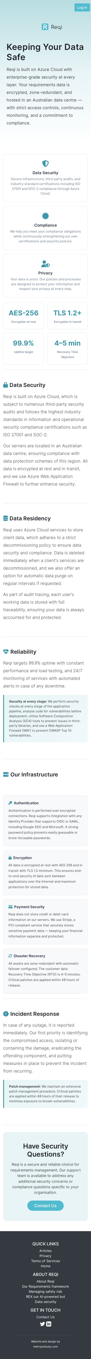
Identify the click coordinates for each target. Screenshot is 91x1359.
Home (45, 1266)
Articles (45, 1251)
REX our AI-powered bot (45, 1296)
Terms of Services (45, 1261)
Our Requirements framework (45, 1286)
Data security (45, 1302)
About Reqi (45, 1281)
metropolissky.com (45, 1346)
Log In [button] (82, 7)
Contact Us (45, 1317)
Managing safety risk (45, 1291)
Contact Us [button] (45, 1205)
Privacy (45, 1256)
